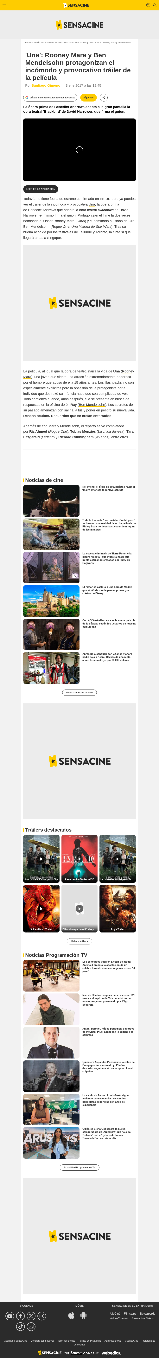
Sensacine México (143, 1318)
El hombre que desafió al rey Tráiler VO (80, 929)
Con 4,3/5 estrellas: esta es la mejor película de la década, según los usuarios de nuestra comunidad (109, 623)
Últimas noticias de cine (79, 692)
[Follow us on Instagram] (42, 1316)
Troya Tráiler (117, 929)
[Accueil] (76, 5)
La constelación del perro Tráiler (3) (118, 879)
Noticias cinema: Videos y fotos (79, 42)
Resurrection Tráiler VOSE (79, 879)
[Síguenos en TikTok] (21, 1326)
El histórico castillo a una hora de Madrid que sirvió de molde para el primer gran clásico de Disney (107, 590)
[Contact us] (32, 1326)
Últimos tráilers (79, 941)
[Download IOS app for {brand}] (73, 1315)
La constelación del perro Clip (41, 879)
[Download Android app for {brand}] (85, 1315)
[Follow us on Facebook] (21, 1316)
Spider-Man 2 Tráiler (41, 929)
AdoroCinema (119, 1318)
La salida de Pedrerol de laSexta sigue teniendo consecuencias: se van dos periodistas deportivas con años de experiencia (105, 1100)
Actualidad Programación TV (79, 1167)
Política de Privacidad (90, 1340)
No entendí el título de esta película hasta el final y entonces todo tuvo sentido (108, 488)
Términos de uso (66, 1340)
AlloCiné (115, 1313)
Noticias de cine (54, 42)
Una (92, 204)
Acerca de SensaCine (15, 1340)
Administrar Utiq (113, 1340)
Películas (39, 42)
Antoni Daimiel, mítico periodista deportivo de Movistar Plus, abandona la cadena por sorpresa (108, 1031)
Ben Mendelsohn (92, 405)
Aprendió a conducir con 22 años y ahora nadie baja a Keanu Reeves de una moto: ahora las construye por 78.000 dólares (107, 657)
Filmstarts (130, 1313)
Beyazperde (147, 1313)
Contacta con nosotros (42, 1340)
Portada (29, 42)
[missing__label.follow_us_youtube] (10, 1316)
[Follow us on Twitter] (32, 1316)
